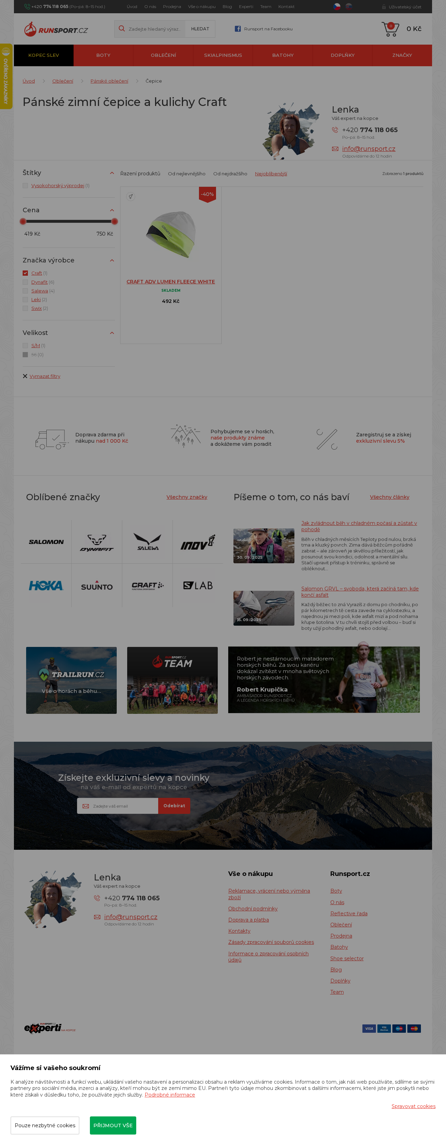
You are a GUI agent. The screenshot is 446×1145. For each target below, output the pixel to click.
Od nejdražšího (230, 173)
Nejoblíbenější (271, 173)
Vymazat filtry (45, 376)
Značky (402, 55)
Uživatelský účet (405, 6)
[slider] (23, 221)
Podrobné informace (170, 1095)
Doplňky (343, 55)
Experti (246, 6)
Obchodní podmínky (253, 909)
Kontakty (239, 931)
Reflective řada (349, 913)
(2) (39, 299)
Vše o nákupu (202, 6)
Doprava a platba (248, 920)
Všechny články (389, 497)
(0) (37, 354)
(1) (60, 185)
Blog (227, 6)
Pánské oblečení (109, 81)
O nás (150, 6)
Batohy (283, 55)
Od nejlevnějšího (187, 173)
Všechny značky (187, 497)
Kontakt (286, 6)
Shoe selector (347, 958)
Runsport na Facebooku (268, 28)
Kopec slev (43, 55)
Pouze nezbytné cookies (45, 1125)
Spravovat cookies (414, 1106)
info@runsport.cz (368, 149)
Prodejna (172, 6)
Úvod (132, 6)
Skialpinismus (223, 55)
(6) (42, 282)
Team (265, 6)
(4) (43, 290)
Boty (103, 55)
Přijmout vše (113, 1125)
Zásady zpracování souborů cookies (271, 942)
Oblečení (163, 55)
